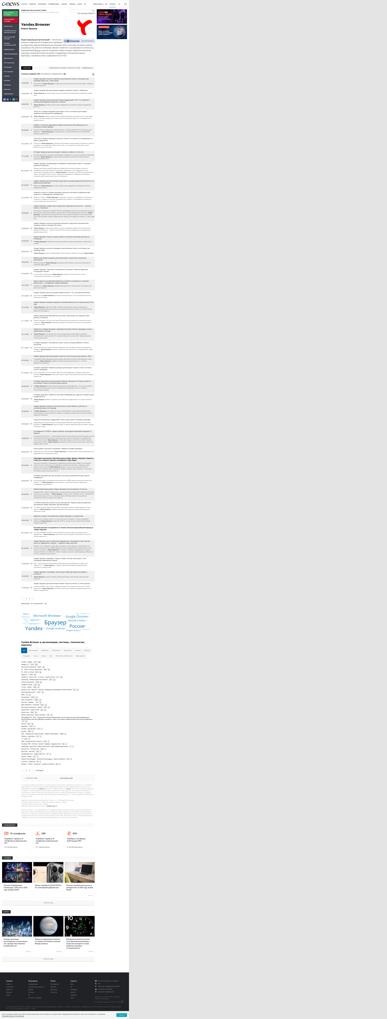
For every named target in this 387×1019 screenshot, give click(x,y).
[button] (119, 4)
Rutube (72, 992)
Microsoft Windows (46, 616)
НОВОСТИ (32, 4)
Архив (8, 995)
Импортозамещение (11, 54)
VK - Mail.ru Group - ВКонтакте (31, 669)
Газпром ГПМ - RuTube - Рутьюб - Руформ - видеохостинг (41, 744)
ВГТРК (24, 624)
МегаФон (24, 726)
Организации (33, 650)
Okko (25, 619)
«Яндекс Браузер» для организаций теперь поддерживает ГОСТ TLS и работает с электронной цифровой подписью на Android (62, 101)
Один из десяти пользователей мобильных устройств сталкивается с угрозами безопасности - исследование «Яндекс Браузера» (61, 282)
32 (61, 677)
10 (36, 712)
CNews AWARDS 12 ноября (9, 20)
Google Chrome (77, 616)
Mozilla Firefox (76, 620)
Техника (31, 992)
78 (43, 667)
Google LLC (25, 664)
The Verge (51, 626)
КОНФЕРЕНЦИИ (53, 4)
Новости (9, 984)
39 (35, 674)
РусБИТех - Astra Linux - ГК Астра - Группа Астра (38, 677)
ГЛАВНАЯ (24, 4)
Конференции (33, 984)
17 (38, 687)
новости (42, 789)
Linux (91, 48)
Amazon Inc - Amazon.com (30, 749)
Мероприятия (80, 656)
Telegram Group (26, 685)
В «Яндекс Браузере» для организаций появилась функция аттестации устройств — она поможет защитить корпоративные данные (63, 382)
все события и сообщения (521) (52, 74)
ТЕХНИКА (72, 4)
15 (30, 694)
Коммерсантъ (84, 613)
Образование (34, 624)
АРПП (26, 622)
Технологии (67, 650)
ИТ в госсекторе (9, 63)
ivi (64, 626)
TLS (58, 56)
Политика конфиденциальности (109, 986)
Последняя (39, 770)
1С (22, 739)
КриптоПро (25, 56)
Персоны (87, 650)
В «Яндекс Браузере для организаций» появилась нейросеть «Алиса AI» (59, 152)
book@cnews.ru (88, 68)
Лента (59, 625)
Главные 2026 (10, 44)
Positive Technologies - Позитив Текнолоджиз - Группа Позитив (43, 759)
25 (54, 679)
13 (40, 702)
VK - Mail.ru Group (27, 672)
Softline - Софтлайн (28, 736)
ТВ (85, 4)
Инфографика (8, 94)
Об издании (54, 984)
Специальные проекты (36, 987)
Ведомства (45, 650)
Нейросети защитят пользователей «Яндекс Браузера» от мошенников (58, 516)
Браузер (37, 50)
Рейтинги (7, 89)
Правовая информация (106, 992)
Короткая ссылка (32, 778)
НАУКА (79, 4)
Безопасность (8, 58)
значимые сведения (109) (30, 74)
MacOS (55, 48)
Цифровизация (9, 49)
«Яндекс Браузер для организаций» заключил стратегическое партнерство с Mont (62, 356)
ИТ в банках (8, 67)
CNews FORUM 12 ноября (8, 13)
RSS (99, 984)
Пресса (44, 656)
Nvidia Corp (25, 712)
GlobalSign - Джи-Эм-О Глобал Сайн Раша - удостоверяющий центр (44, 746)
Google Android (55, 628)
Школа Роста (8, 26)
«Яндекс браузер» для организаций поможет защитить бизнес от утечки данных (62, 583)
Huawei (23, 731)
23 (39, 684)
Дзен (72, 998)
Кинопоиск (25, 618)
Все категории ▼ (86, 13)
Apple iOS (34, 619)
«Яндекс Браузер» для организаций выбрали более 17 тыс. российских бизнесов (62, 292)
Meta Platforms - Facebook (30, 705)
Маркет (30, 989)
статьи (68, 789)
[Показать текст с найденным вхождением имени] (64, 74)
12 (48, 707)
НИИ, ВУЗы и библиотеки (64, 656)
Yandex (34, 628)
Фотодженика (25, 616)
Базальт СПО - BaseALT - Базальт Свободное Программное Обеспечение (46, 690)
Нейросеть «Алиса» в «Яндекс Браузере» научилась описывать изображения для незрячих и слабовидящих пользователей (62, 193)
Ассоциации (56, 650)
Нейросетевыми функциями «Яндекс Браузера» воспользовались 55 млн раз (60, 489)
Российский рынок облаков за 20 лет (10, 31)
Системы (78, 650)
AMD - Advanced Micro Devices (31, 741)
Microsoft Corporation (28, 667)
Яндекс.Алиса (73, 630)
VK (71, 987)
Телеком (6, 76)
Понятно (122, 1015)
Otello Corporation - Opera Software (33, 715)
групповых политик (28, 53)
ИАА (50, 656)
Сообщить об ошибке (105, 989)
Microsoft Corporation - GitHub (31, 707)
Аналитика (42, 4)
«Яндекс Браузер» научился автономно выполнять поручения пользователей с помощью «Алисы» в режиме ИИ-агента (61, 224)
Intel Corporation (27, 700)
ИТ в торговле (8, 71)
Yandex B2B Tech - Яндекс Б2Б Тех (33, 754)
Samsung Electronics (28, 692)
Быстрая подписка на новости (108, 981)
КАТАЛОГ (112, 4)
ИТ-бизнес (7, 85)
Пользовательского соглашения (13, 1016)
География (26, 656)
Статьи (35, 656)
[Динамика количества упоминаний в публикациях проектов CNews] (93, 74)
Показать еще (48, 903)
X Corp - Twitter (26, 687)
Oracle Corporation (27, 682)
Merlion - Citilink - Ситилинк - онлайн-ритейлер (37, 764)
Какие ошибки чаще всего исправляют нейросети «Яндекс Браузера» (58, 449)
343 (39, 662)
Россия (77, 626)
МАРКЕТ (64, 4)
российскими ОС (76, 48)
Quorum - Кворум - (27, 702)
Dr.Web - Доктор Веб (28, 729)
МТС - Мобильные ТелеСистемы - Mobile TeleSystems (39, 734)
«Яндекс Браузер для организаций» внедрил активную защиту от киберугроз (61, 90)
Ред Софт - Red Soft (27, 751)
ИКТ (24, 650)
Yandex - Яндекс (26, 662)
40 (40, 672)
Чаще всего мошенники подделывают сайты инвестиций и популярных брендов (62, 420)
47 (49, 669)
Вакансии (53, 989)
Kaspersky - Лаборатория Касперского (34, 679)
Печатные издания (35, 998)
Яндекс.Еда (85, 629)
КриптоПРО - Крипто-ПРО (30, 710)
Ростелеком (25, 697)
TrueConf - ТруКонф (28, 761)
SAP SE (23, 724)
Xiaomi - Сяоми (26, 756)
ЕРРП (25, 614)
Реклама (53, 987)
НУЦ (43, 56)
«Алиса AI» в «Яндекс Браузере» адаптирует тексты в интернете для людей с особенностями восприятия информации (60, 112)
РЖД (77, 613)
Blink (23, 695)
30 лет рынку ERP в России (9, 38)
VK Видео (73, 989)
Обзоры (8, 992)
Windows (48, 48)
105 (36, 664)
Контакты (53, 992)
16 (42, 692)
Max (71, 984)
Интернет (7, 80)
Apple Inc (24, 674)
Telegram (73, 995)
